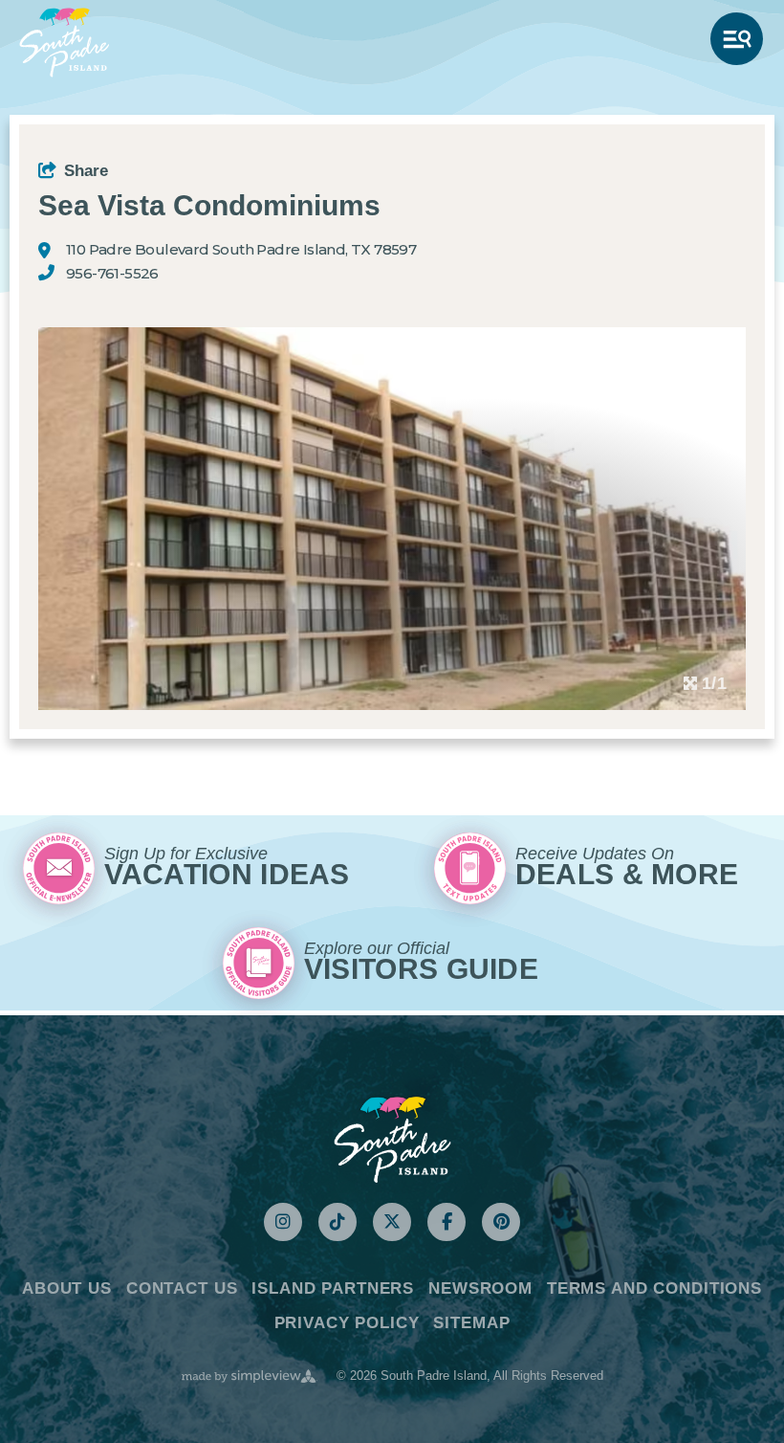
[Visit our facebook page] (446, 1222)
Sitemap (471, 1323)
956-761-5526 (112, 273)
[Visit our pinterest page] (501, 1222)
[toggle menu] (736, 38)
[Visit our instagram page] (283, 1222)
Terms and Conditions (654, 1288)
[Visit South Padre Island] (64, 43)
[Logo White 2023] (392, 1138)
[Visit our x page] (392, 1222)
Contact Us (182, 1288)
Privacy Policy (347, 1323)
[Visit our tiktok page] (337, 1222)
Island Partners (332, 1288)
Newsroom (480, 1288)
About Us (67, 1288)
